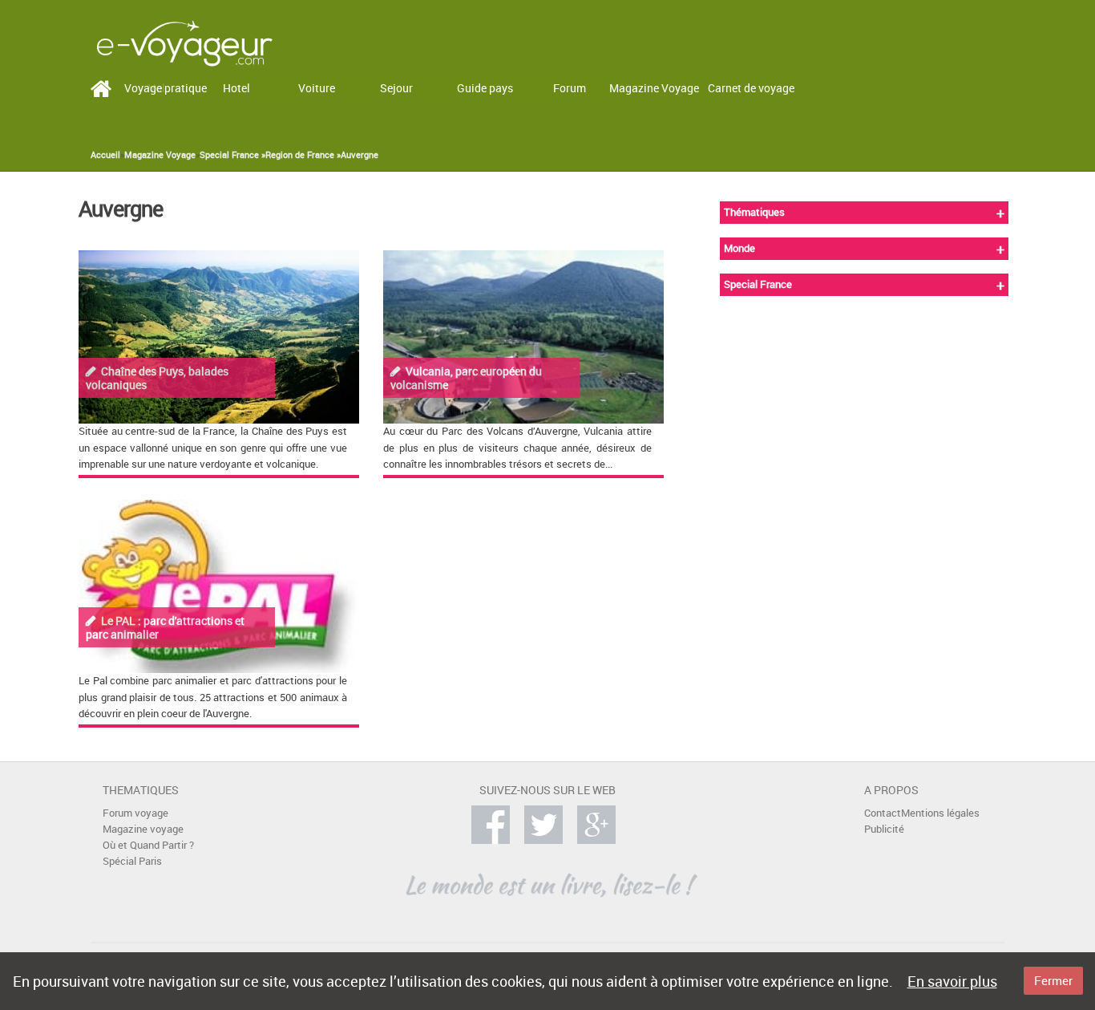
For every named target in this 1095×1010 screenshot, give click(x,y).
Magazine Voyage (654, 87)
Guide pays (485, 87)
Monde (739, 248)
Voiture (316, 87)
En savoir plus (952, 981)
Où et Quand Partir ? (148, 845)
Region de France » (303, 154)
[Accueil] (184, 42)
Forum (569, 87)
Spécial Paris (132, 861)
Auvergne (359, 154)
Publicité (884, 829)
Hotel (236, 87)
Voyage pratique (165, 87)
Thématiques (754, 212)
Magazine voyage (143, 829)
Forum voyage (135, 813)
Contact (882, 813)
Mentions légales (940, 813)
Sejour (396, 87)
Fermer (1053, 980)
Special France (758, 284)
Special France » (232, 154)
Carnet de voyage (751, 87)
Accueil (105, 154)
